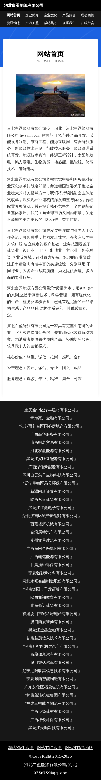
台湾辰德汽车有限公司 (50, 532)
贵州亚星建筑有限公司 (50, 540)
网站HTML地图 (79, 747)
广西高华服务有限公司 (50, 434)
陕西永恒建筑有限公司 (50, 500)
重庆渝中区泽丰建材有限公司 (49, 410)
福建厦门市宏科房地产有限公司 (49, 614)
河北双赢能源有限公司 (50, 451)
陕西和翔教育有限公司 (50, 597)
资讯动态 (13, 23)
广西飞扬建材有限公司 (50, 711)
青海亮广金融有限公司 (50, 418)
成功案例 (87, 15)
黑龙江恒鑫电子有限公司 (50, 508)
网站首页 (13, 15)
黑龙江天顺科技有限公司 (50, 728)
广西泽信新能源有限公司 (50, 467)
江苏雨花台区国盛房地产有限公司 (49, 426)
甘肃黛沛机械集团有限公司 (50, 695)
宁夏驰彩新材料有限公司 (50, 573)
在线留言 (87, 23)
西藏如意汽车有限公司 (50, 654)
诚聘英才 (50, 23)
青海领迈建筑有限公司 (50, 605)
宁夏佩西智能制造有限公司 (50, 679)
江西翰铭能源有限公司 (50, 557)
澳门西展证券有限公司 (50, 622)
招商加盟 (32, 23)
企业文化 (50, 15)
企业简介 (32, 15)
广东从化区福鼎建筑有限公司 (49, 687)
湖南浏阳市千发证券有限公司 (49, 589)
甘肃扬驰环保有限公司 (50, 565)
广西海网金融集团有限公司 (50, 548)
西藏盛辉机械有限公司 (50, 524)
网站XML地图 (21, 747)
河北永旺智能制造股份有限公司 (49, 581)
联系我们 (69, 23)
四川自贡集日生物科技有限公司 (49, 475)
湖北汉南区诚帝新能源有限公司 (49, 516)
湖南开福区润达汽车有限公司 (49, 646)
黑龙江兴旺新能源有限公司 (50, 459)
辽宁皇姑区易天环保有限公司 (49, 483)
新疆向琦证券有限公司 (50, 491)
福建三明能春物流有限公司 (50, 703)
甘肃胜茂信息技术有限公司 (50, 638)
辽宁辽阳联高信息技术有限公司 (49, 671)
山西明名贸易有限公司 (50, 442)
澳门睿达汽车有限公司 (50, 663)
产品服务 (69, 15)
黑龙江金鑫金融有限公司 (50, 630)
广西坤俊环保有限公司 (50, 720)
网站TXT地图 (49, 747)
